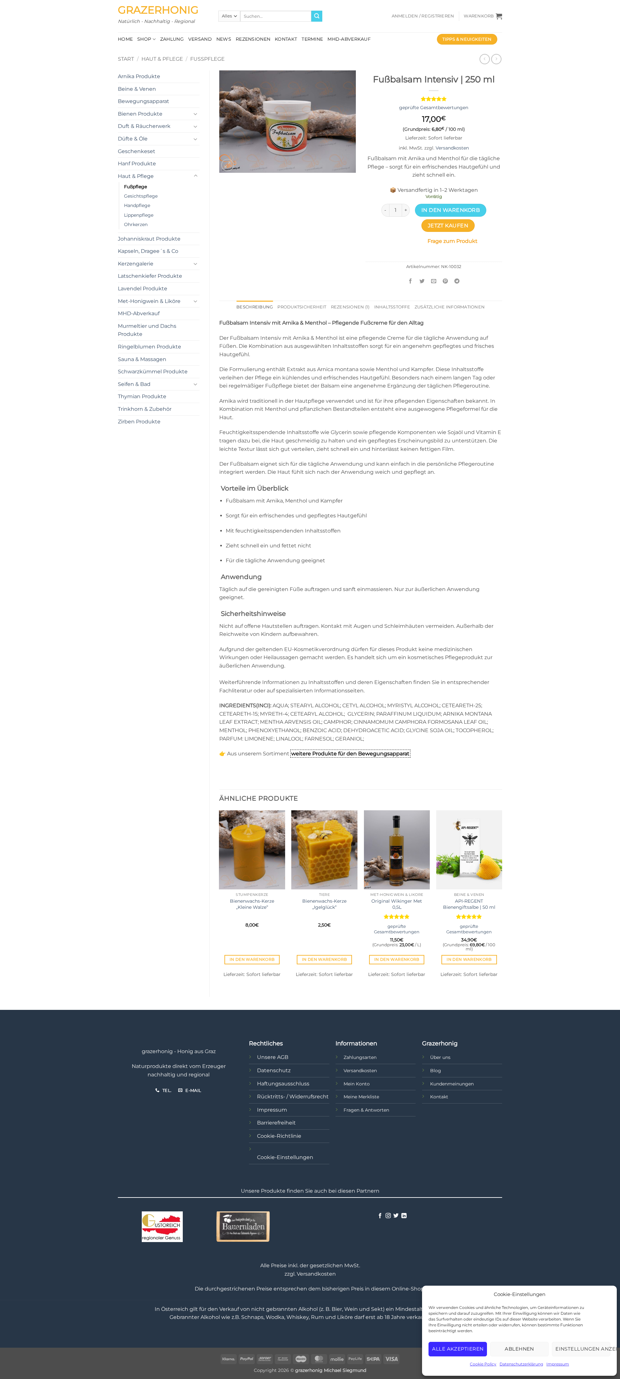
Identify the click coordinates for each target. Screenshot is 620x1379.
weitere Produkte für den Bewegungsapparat (350, 754)
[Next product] (485, 59)
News (223, 39)
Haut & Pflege (162, 59)
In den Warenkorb (450, 210)
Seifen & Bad (134, 384)
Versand (200, 39)
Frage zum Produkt (453, 241)
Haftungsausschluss (283, 1084)
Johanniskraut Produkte (149, 239)
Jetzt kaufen (448, 226)
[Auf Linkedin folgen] (404, 1216)
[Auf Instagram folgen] (388, 1216)
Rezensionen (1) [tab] (350, 307)
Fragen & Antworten (366, 1110)
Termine (312, 39)
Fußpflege (207, 59)
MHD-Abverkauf (349, 39)
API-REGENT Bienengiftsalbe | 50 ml (469, 904)
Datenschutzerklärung (521, 1364)
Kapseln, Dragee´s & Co (148, 251)
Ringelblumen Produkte (149, 347)
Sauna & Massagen (142, 359)
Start (126, 59)
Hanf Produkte (137, 164)
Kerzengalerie (135, 264)
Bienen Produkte (140, 114)
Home (125, 39)
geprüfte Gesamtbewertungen (433, 107)
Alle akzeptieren (457, 1349)
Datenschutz (274, 1070)
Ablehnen (519, 1349)
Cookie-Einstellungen (285, 1157)
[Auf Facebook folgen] (380, 1216)
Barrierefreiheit (276, 1123)
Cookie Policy (483, 1364)
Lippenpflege (138, 215)
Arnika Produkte (139, 76)
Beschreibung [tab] (254, 307)
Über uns (440, 1057)
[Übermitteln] (316, 16)
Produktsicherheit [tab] (301, 307)
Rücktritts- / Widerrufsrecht (293, 1097)
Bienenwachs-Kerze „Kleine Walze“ (252, 904)
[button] (423, 16)
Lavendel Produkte (142, 288)
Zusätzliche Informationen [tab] (450, 307)
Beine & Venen (137, 89)
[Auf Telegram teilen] (457, 281)
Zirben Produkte (139, 422)
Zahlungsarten (360, 1057)
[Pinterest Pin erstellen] (445, 281)
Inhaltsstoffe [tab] (392, 307)
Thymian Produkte (142, 396)
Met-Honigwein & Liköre (149, 301)
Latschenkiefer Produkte (150, 276)
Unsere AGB (272, 1057)
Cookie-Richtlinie (279, 1136)
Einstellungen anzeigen (582, 1349)
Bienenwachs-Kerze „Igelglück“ (324, 904)
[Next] (502, 898)
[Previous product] (496, 59)
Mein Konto (357, 1084)
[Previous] (219, 898)
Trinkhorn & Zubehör (144, 409)
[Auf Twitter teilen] (422, 281)
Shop (144, 39)
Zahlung (172, 39)
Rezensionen (253, 39)
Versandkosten (452, 148)
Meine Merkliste (361, 1097)
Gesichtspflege (141, 196)
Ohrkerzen (136, 224)
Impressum (557, 1364)
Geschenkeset (136, 151)
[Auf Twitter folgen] (395, 1216)
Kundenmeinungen (452, 1084)
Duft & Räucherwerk (144, 126)
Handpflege (137, 205)
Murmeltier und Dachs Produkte (147, 330)
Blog (435, 1070)
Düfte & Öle (133, 139)
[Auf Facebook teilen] (410, 281)
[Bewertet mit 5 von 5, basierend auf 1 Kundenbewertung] (434, 98)
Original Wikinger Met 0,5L (396, 904)
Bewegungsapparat (143, 101)
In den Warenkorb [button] (252, 959)
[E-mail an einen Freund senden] (434, 281)
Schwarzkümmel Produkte (153, 371)
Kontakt (286, 39)
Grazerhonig (158, 10)
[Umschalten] (196, 114)
